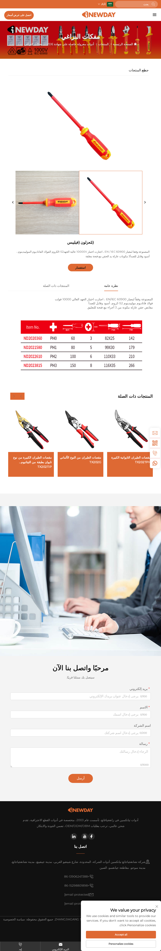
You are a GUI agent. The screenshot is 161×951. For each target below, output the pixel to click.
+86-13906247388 (77, 876)
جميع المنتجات (139, 70)
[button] (21, 396)
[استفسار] (155, 433)
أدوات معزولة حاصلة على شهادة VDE (70, 44)
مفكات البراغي (33, 44)
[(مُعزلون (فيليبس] (111, 202)
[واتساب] (155, 463)
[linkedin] (73, 836)
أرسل (80, 778)
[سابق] (13, 202)
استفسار (80, 267)
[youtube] (84, 836)
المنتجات (103, 44)
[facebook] (91, 836)
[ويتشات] (155, 443)
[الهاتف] (155, 453)
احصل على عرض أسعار (19, 15)
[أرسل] (153, 4)
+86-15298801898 (77, 885)
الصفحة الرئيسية (123, 44)
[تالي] (145, 202)
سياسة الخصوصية (14, 919)
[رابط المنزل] (99, 15)
